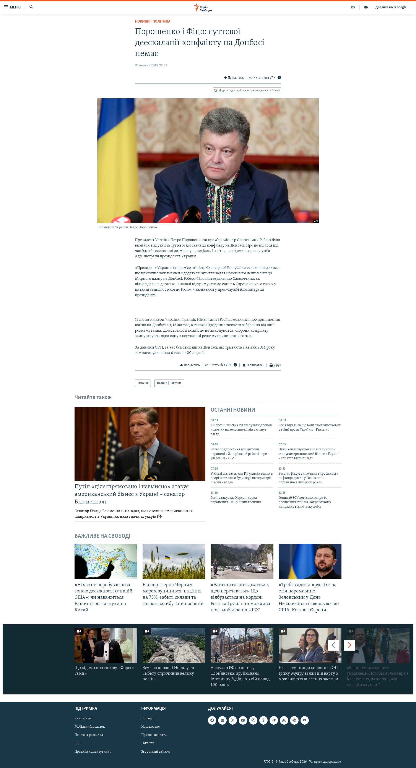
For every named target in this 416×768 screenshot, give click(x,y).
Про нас (147, 718)
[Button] (234, 78)
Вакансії (147, 743)
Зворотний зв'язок (155, 751)
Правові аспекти (154, 735)
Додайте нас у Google (390, 7)
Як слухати (83, 718)
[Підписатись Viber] (263, 720)
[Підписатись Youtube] (243, 720)
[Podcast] (294, 720)
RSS (77, 743)
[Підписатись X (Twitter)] (233, 720)
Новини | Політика (152, 22)
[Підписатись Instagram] (253, 720)
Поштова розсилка (89, 735)
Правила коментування (93, 751)
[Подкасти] (353, 7)
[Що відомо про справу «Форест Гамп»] (106, 645)
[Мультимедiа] (366, 7)
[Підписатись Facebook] (212, 720)
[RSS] (284, 720)
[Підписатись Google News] (222, 720)
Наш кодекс (150, 727)
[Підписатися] (305, 720)
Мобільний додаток (90, 727)
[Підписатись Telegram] (274, 720)
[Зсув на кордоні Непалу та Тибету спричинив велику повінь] (174, 645)
